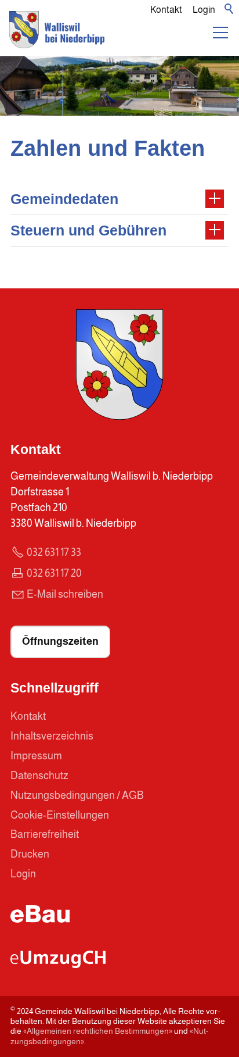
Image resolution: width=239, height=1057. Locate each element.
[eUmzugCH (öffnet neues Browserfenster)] (58, 964)
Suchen (229, 9)
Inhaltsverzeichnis (51, 736)
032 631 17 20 (54, 573)
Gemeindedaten (64, 199)
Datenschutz (39, 775)
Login (204, 9)
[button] (220, 32)
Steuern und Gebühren (88, 230)
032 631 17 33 (54, 552)
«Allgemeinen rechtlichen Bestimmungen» (97, 1030)
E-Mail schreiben (65, 594)
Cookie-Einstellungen (59, 815)
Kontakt (166, 9)
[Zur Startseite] (56, 37)
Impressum (36, 756)
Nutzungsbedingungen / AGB (77, 795)
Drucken (29, 854)
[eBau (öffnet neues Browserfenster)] (40, 919)
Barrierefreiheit (44, 834)
